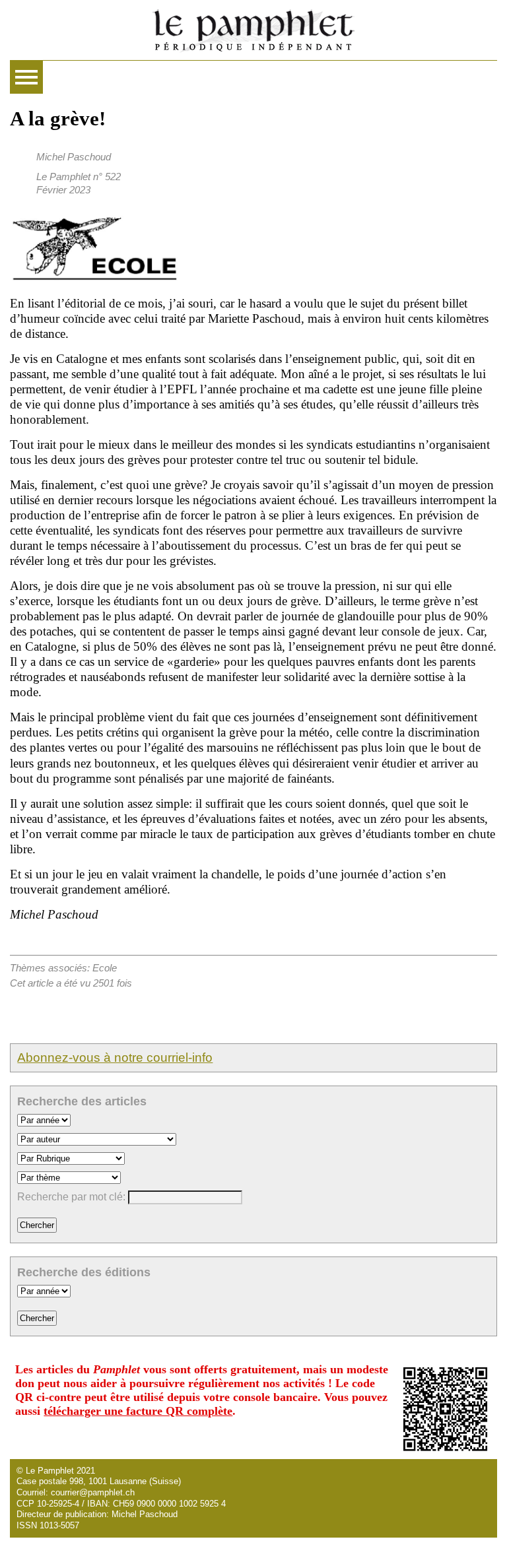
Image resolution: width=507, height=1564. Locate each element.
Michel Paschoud (73, 156)
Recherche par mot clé (70, 1196)
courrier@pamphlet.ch (93, 1492)
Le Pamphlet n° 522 (78, 176)
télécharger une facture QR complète (138, 1410)
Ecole (104, 967)
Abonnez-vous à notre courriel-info (115, 1057)
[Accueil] (253, 30)
